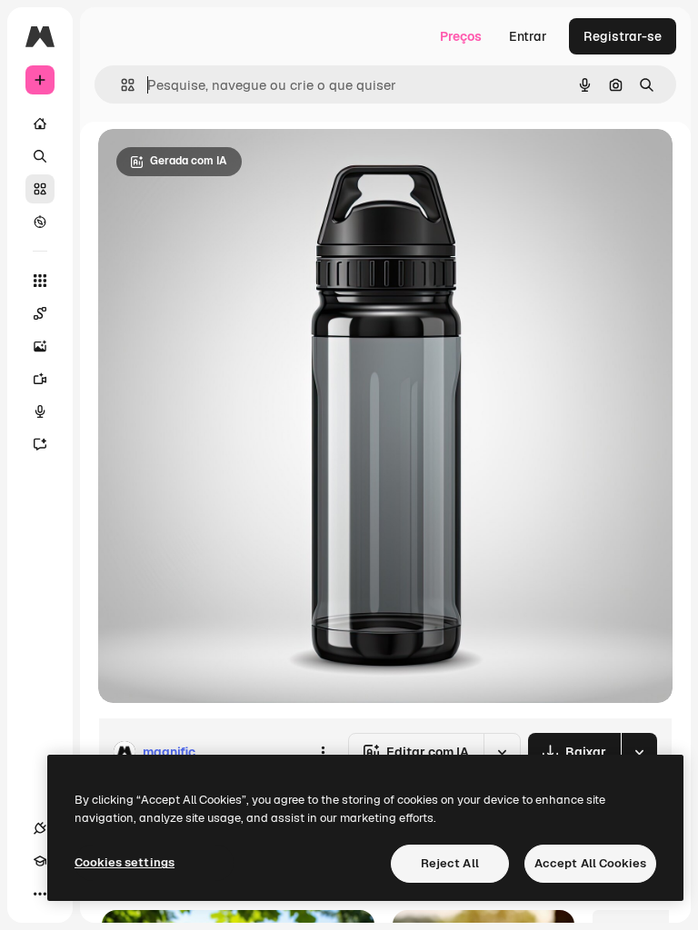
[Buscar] (40, 156)
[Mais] (40, 893)
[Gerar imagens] (40, 346)
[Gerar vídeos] (40, 378)
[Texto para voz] (40, 411)
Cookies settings (124, 862)
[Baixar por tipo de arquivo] (639, 752)
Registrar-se (622, 36)
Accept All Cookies (590, 863)
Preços (461, 36)
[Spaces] (40, 313)
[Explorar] (40, 221)
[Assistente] (40, 444)
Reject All (450, 863)
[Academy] (40, 861)
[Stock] (40, 188)
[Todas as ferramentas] (40, 280)
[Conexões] (40, 828)
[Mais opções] (322, 752)
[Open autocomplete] (120, 85)
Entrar (528, 36)
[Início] (40, 123)
